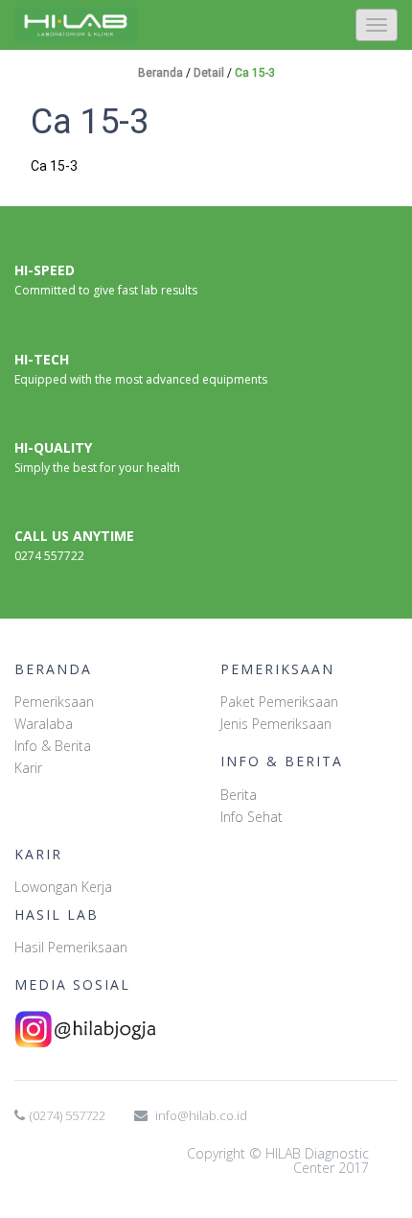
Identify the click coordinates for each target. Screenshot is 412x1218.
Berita (238, 794)
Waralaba (43, 723)
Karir (28, 768)
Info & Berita (52, 746)
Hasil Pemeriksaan (70, 947)
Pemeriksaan (54, 701)
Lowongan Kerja (63, 887)
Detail (210, 73)
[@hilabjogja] (206, 1029)
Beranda (162, 73)
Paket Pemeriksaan (279, 701)
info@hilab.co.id (201, 1115)
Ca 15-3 (255, 73)
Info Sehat (251, 817)
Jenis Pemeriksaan (276, 723)
